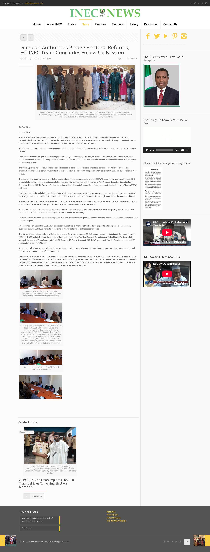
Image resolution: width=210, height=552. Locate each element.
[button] (167, 140)
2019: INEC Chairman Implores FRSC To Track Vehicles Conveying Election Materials (46, 483)
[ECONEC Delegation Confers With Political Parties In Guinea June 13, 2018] (8, 540)
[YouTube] (198, 3)
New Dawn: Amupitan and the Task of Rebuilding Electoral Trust (37, 519)
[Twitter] (194, 3)
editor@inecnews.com (34, 3)
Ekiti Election (27, 528)
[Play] (147, 150)
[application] (167, 140)
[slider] (164, 150)
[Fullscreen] (187, 150)
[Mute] (182, 150)
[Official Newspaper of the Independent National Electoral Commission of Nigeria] (105, 13)
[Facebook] (190, 3)
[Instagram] (206, 3)
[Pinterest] (202, 3)
